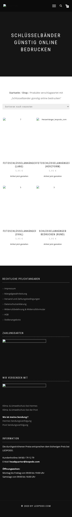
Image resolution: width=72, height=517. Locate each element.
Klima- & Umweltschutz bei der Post (20, 409)
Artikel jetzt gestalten (19, 176)
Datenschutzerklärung (15, 304)
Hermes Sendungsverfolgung (17, 420)
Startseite (14, 92)
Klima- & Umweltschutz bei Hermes (20, 405)
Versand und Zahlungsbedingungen (22, 298)
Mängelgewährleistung (15, 293)
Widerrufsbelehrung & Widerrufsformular (24, 309)
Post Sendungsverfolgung (15, 424)
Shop (25, 92)
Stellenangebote (12, 319)
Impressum (10, 288)
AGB (6, 314)
